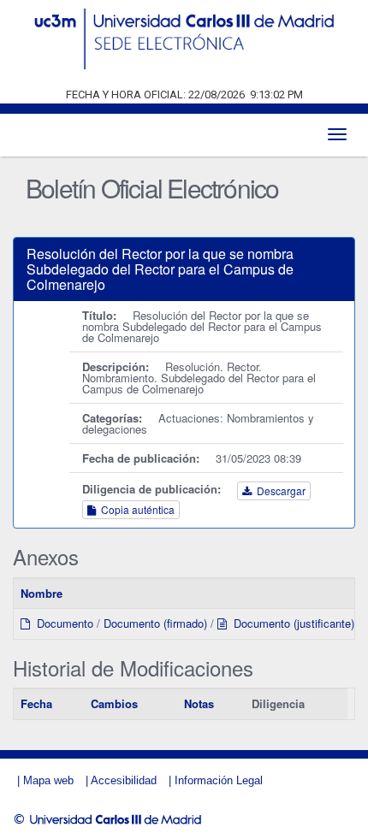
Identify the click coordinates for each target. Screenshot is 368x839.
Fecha (36, 703)
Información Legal (219, 780)
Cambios (114, 703)
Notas (199, 703)
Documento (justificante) (290, 623)
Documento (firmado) (155, 623)
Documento (61, 623)
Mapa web (48, 780)
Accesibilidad (124, 780)
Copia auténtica (135, 509)
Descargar (279, 490)
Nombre (41, 593)
